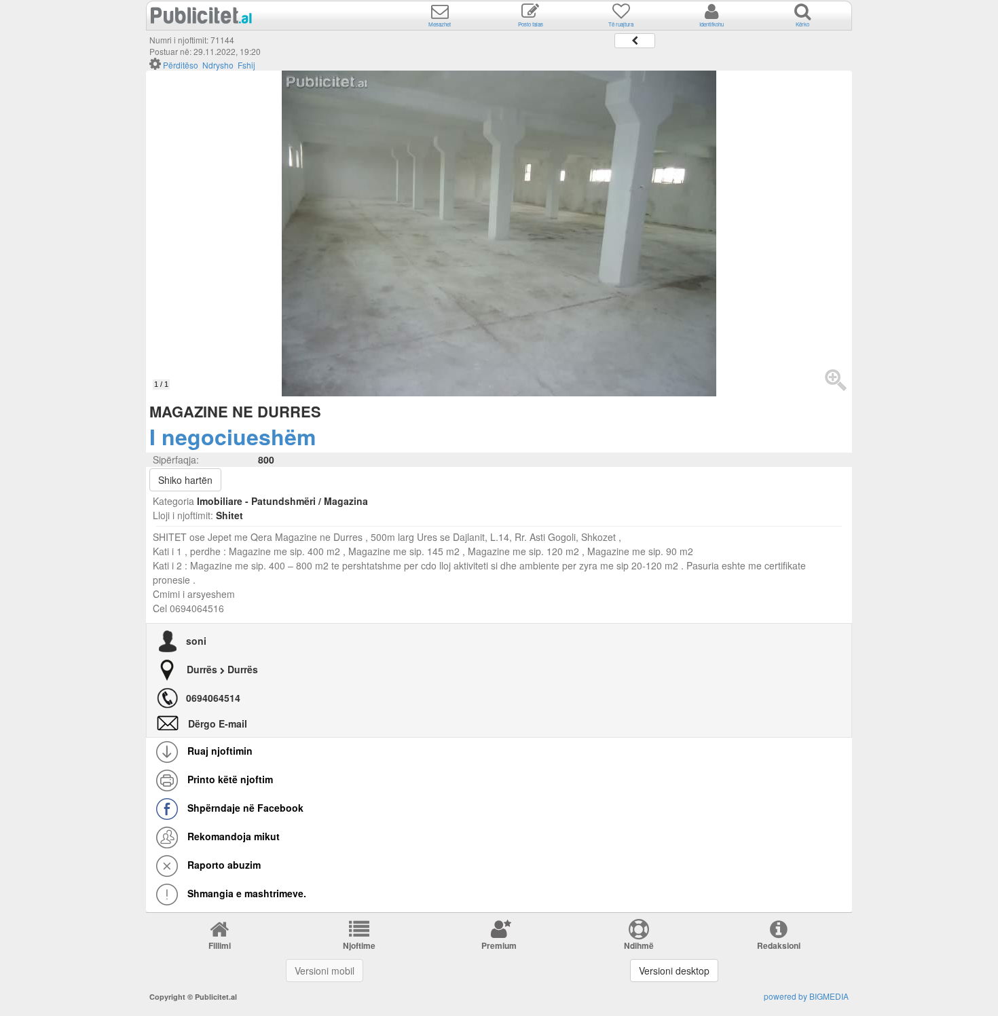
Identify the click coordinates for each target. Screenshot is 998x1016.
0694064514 (213, 697)
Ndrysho (218, 65)
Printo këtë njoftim (229, 779)
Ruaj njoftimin (219, 750)
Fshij (246, 65)
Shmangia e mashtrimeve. (245, 893)
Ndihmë (639, 945)
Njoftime (359, 945)
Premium (499, 945)
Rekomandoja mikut (232, 836)
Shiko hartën (185, 480)
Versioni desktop (674, 970)
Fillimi (219, 945)
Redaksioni (778, 945)
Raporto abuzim (223, 864)
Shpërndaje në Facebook (244, 807)
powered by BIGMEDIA (806, 996)
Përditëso (180, 65)
